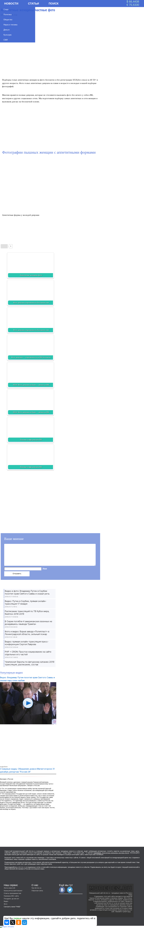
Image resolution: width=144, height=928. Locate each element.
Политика (8, 14)
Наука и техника (10, 25)
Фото (5, 904)
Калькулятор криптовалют (13, 890)
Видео (6, 901)
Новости (11, 3)
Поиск (53, 3)
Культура (7, 35)
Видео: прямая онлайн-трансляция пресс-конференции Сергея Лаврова (27, 643)
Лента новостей (9, 888)
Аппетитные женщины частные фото (115, 853)
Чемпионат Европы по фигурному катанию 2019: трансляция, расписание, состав (30, 663)
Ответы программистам (12, 893)
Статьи (33, 3)
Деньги (6, 30)
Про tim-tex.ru (36, 888)
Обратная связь (37, 890)
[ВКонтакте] (6, 922)
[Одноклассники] (18, 922)
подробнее (4, 766)
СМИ (6, 40)
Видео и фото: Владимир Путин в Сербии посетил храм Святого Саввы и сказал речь (27, 592)
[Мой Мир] (24, 922)
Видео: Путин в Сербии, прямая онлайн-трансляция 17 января (25, 602)
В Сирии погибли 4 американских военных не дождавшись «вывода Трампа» (28, 622)
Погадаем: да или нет (11, 898)
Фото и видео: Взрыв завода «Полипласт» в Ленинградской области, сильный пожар (27, 632)
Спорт (6, 9)
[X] (12, 922)
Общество (8, 20)
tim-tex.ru (22, 867)
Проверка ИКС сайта (11, 896)
